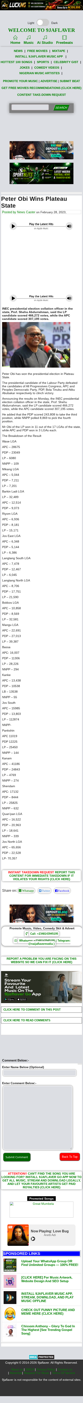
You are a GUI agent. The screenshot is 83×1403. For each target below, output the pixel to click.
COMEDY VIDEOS (46, 67)
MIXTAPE (58, 51)
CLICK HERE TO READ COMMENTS (26, 1020)
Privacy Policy (46, 1369)
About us (17, 1369)
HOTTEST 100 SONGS (16, 62)
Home (15, 43)
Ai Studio (45, 43)
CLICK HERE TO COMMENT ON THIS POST (32, 1009)
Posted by (9, 212)
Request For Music (37, 1373)
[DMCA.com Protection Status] (41, 1358)
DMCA (30, 1369)
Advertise (16, 1373)
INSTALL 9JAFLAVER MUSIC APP (39, 56)
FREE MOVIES (37, 51)
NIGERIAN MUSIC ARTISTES (39, 73)
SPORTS (43, 62)
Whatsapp (27, 890)
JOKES (25, 67)
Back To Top (69, 1156)
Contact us (65, 1369)
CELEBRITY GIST (66, 62)
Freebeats (64, 43)
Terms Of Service (63, 1373)
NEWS (18, 51)
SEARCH (61, 107)
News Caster (26, 212)
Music (29, 43)
